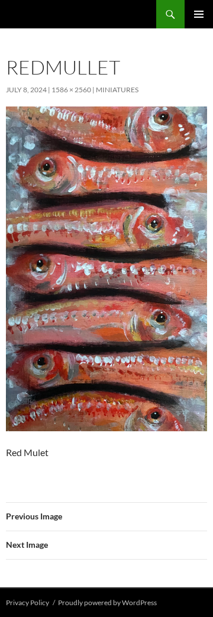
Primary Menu (199, 14)
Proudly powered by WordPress (107, 602)
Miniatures (117, 89)
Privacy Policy (27, 602)
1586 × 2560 (71, 89)
